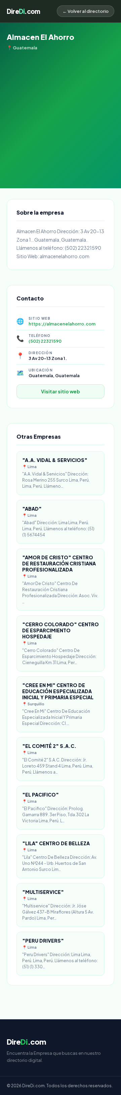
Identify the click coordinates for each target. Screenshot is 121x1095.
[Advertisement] (60, 114)
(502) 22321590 (45, 341)
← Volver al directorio (86, 11)
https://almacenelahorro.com (62, 323)
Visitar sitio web (60, 391)
